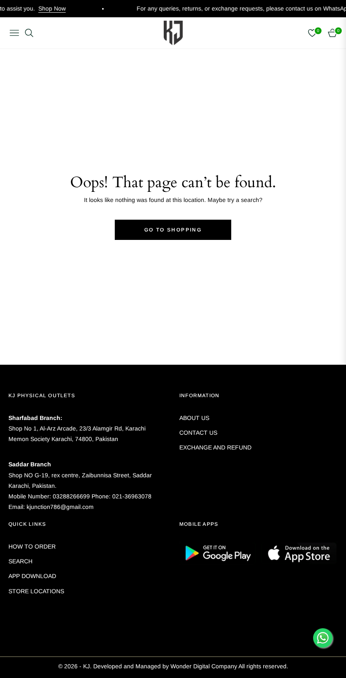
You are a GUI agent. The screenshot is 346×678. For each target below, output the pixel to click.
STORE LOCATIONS (36, 591)
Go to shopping (173, 230)
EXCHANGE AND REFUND (215, 447)
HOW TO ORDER (32, 546)
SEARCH (20, 561)
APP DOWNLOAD (32, 576)
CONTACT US (198, 432)
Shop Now (43, 8)
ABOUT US (194, 417)
